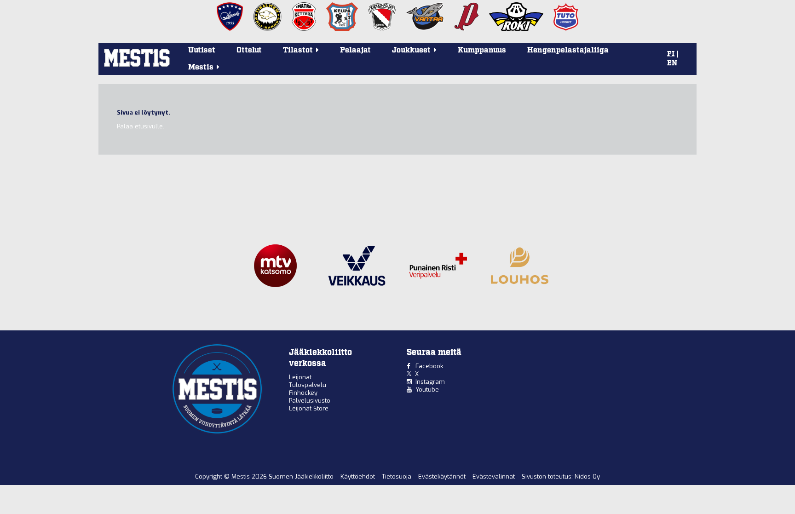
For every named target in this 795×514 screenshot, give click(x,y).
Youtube (427, 389)
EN (672, 63)
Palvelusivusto (309, 400)
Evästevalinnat (493, 476)
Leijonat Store (308, 408)
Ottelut (249, 50)
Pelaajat (355, 50)
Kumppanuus (482, 50)
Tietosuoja (397, 476)
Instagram (430, 382)
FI (670, 54)
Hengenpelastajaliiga (568, 50)
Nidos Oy (587, 476)
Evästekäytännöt (442, 476)
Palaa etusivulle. (140, 126)
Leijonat (300, 377)
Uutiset (201, 50)
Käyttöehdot (358, 476)
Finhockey (303, 393)
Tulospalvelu (307, 385)
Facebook (429, 366)
